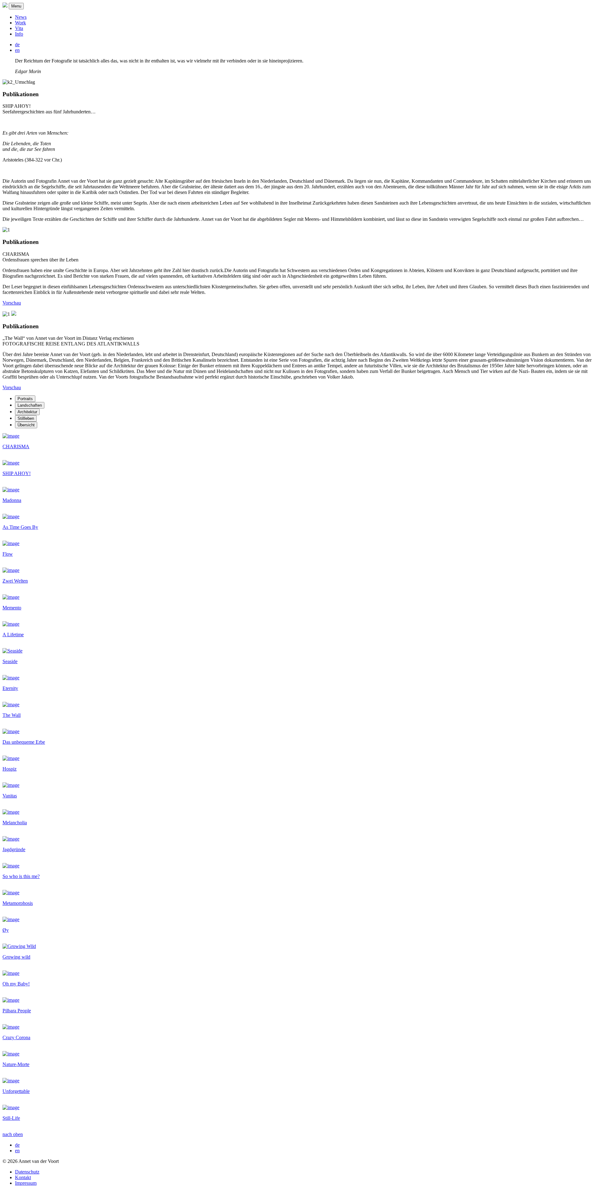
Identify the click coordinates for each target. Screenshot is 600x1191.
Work (20, 22)
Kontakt (23, 1177)
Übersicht (26, 425)
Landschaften (30, 405)
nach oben (12, 1134)
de (17, 44)
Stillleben (26, 418)
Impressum (26, 1183)
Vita (19, 28)
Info (19, 34)
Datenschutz (27, 1171)
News (21, 17)
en (17, 50)
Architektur (27, 411)
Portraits (25, 398)
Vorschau (11, 302)
